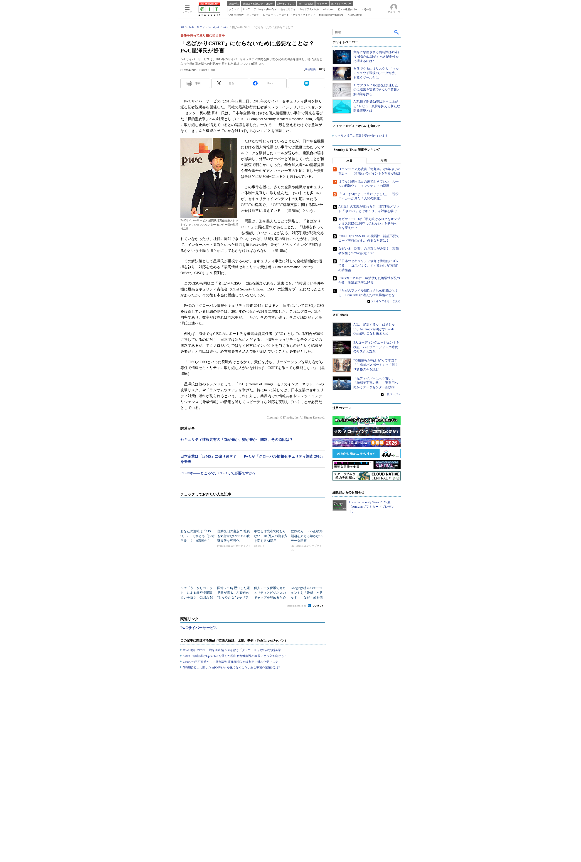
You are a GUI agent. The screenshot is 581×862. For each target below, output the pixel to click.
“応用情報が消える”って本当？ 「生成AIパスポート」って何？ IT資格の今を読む (377, 365)
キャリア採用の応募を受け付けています (361, 135)
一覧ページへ (392, 394)
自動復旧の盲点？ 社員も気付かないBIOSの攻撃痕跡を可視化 (233, 536)
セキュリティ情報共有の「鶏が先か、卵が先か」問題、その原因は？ (236, 439)
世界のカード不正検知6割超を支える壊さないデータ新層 (307, 536)
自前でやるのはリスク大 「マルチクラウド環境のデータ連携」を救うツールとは (376, 73)
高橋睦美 (310, 69)
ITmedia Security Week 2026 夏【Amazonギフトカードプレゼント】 (371, 506)
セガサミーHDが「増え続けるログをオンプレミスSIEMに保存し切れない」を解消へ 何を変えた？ (369, 223)
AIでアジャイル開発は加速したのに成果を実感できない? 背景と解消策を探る (376, 90)
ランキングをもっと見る (386, 301)
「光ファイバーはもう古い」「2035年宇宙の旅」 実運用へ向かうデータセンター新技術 (375, 383)
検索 (396, 32)
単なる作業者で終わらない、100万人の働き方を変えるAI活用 (270, 536)
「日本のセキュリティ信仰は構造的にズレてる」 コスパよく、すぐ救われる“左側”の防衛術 (368, 265)
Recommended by (297, 605)
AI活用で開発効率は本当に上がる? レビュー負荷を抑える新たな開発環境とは (376, 106)
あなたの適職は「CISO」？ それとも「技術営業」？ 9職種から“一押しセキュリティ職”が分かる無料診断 (197, 541)
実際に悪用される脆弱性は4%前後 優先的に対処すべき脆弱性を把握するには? (376, 56)
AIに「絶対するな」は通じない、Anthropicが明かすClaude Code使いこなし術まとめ (374, 329)
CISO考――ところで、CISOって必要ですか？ (218, 473)
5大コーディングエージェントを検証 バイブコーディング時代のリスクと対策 (376, 347)
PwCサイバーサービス (198, 628)
